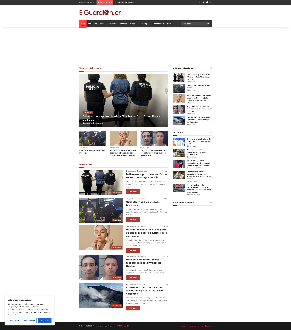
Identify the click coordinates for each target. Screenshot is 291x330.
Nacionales (92, 24)
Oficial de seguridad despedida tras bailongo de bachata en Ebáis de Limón (198, 163)
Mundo (102, 24)
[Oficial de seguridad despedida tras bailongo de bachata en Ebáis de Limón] (179, 164)
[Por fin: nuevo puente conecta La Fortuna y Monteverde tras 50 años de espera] (179, 175)
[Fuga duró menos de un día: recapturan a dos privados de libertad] (154, 138)
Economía (113, 24)
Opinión (170, 24)
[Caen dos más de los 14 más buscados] (92, 138)
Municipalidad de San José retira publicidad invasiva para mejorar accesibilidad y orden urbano (199, 188)
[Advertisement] (145, 46)
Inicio (83, 24)
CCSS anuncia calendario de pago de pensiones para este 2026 (199, 141)
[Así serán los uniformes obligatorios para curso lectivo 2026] (179, 153)
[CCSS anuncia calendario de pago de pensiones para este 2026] (179, 142)
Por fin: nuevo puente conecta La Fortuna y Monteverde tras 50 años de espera (199, 175)
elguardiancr (88, 123)
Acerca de (190, 326)
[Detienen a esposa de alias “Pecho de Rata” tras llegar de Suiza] (123, 100)
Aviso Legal (199, 326)
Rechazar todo (29, 320)
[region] (30, 310)
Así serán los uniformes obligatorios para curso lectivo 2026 (197, 152)
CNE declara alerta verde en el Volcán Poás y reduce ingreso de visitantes (145, 290)
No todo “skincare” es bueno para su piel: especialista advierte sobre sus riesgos (143, 2)
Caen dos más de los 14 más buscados (92, 151)
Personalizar (14, 320)
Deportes (123, 24)
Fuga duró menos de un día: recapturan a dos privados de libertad (153, 153)
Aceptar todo (44, 320)
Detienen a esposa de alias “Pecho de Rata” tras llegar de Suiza (146, 176)
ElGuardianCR (124, 326)
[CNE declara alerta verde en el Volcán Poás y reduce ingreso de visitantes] (179, 120)
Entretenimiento (158, 24)
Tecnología (144, 24)
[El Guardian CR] (100, 12)
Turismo (133, 24)
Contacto (208, 326)
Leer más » (133, 192)
